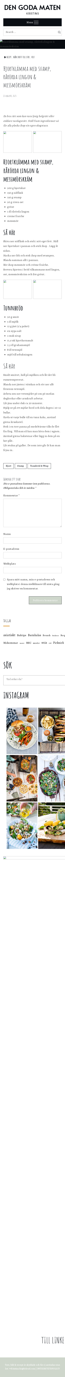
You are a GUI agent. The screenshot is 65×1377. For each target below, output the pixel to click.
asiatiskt (9, 635)
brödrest (55, 635)
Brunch (47, 635)
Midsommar (10, 643)
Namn (7, 534)
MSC (28, 643)
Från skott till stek (21, 57)
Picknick (58, 643)
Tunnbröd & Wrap (39, 465)
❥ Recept (8, 57)
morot (22, 643)
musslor (36, 643)
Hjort (8, 465)
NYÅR (44, 643)
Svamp (20, 465)
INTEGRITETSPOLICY (48, 1368)
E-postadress (11, 549)
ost (50, 643)
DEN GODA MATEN (32, 7)
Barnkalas (34, 635)
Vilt (33, 57)
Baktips (21, 635)
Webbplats (9, 564)
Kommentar (11, 495)
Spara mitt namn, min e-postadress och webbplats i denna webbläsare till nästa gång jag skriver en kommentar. (33, 584)
